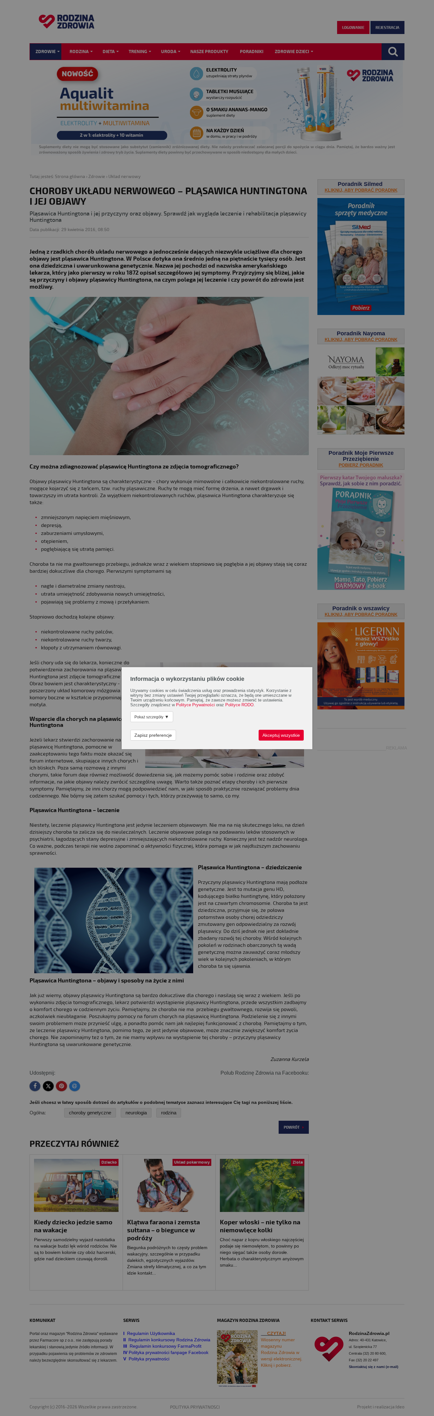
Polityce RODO (239, 705)
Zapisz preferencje (153, 735)
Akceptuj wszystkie (281, 735)
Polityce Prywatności (195, 705)
